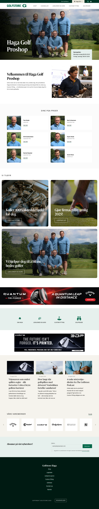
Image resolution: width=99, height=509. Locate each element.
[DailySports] (57, 425)
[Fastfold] (71, 425)
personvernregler (85, 450)
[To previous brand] (3, 424)
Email (53, 443)
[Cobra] (42, 425)
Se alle (90, 414)
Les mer (25, 125)
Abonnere (87, 446)
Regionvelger (60, 500)
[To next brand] (95, 424)
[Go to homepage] (17, 6)
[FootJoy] (86, 425)
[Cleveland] (28, 425)
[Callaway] (13, 425)
